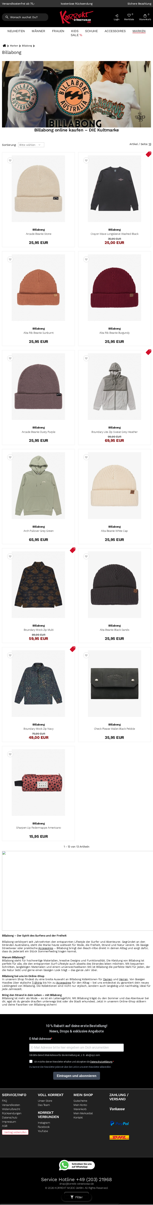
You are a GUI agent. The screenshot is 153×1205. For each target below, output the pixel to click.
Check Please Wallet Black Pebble (114, 728)
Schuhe (91, 31)
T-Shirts (37, 982)
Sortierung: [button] (9, 144)
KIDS (74, 31)
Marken (139, 31)
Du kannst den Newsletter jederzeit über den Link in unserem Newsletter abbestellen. (70, 1067)
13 (150, 144)
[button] (116, 18)
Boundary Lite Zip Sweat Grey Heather (114, 431)
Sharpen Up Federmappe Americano (38, 827)
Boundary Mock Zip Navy (38, 728)
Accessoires (115, 31)
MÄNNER (38, 31)
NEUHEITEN (16, 31)
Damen (107, 979)
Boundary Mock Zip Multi (39, 629)
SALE (74, 35)
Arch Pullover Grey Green (39, 530)
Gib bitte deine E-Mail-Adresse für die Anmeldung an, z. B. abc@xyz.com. (64, 1055)
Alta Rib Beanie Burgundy (114, 332)
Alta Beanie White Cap (114, 530)
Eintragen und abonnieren (76, 1076)
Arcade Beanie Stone (38, 233)
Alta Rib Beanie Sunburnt (39, 332)
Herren (123, 979)
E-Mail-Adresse (40, 1039)
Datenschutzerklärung (101, 1061)
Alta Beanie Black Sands (114, 629)
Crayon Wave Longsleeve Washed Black (114, 233)
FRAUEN (58, 31)
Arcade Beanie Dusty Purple (38, 431)
